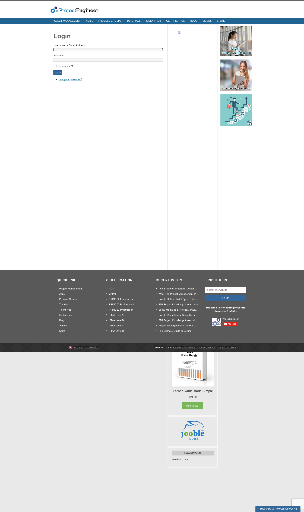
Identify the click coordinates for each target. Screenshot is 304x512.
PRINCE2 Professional (121, 304)
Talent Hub (65, 309)
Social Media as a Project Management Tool (178, 309)
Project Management (71, 288)
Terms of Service (227, 347)
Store (62, 330)
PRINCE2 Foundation (121, 299)
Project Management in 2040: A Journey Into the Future (178, 325)
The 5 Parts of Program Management (178, 288)
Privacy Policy (207, 347)
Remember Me (66, 66)
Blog (61, 320)
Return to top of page (86, 347)
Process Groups (68, 299)
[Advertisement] (193, 490)
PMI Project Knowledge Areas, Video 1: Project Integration (178, 320)
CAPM (112, 293)
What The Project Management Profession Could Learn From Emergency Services (178, 293)
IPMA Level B (116, 320)
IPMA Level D (116, 330)
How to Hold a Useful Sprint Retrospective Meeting (178, 299)
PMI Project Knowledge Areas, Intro (178, 304)
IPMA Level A (116, 315)
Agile (62, 293)
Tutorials (64, 304)
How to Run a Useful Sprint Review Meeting (178, 315)
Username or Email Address (69, 45)
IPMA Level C (116, 325)
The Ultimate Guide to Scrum (175, 330)
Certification (65, 315)
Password (58, 55)
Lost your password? (70, 79)
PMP (111, 288)
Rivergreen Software (185, 347)
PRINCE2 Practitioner (121, 309)
